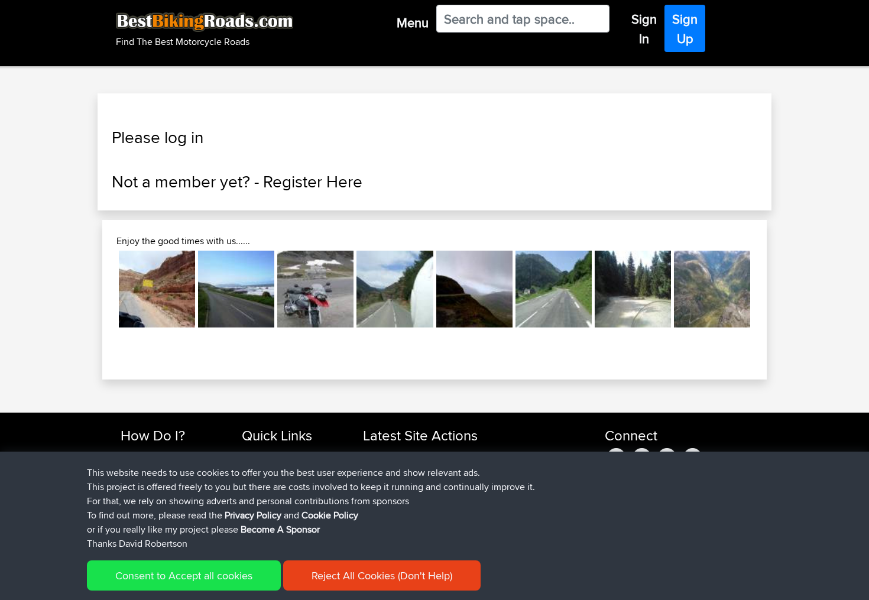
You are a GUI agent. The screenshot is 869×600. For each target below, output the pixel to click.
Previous (101, 289)
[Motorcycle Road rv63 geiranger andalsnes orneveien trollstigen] (712, 289)
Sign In (644, 28)
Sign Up (685, 28)
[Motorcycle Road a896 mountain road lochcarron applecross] (474, 289)
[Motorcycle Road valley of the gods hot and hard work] (157, 289)
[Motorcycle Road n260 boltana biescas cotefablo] (394, 289)
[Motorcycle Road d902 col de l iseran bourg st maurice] (315, 289)
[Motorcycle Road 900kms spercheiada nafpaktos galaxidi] (633, 289)
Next (768, 289)
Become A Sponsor (280, 529)
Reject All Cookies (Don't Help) (382, 575)
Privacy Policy (253, 515)
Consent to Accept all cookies (183, 575)
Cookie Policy (329, 515)
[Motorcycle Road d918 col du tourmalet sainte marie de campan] (553, 289)
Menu (413, 22)
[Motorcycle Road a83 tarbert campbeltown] (236, 289)
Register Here (312, 181)
